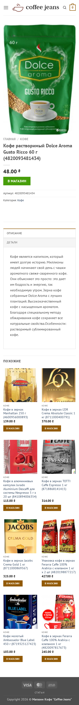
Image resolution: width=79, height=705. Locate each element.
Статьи (40, 692)
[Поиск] (64, 7)
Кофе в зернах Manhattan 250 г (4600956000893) (15, 413)
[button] (6, 7)
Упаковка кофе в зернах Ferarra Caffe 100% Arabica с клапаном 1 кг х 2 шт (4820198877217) (59, 566)
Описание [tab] (14, 233)
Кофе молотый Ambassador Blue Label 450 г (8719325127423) (19, 640)
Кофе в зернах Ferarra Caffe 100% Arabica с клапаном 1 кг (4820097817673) (57, 642)
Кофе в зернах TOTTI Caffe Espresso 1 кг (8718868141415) (56, 485)
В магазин (17, 181)
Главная (9, 139)
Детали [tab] (12, 242)
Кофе (24, 139)
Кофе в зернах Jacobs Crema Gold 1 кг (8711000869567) (18, 564)
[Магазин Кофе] (36, 8)
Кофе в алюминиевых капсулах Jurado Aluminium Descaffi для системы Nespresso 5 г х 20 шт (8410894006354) (20, 489)
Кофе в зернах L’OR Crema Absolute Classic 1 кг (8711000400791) (58, 413)
